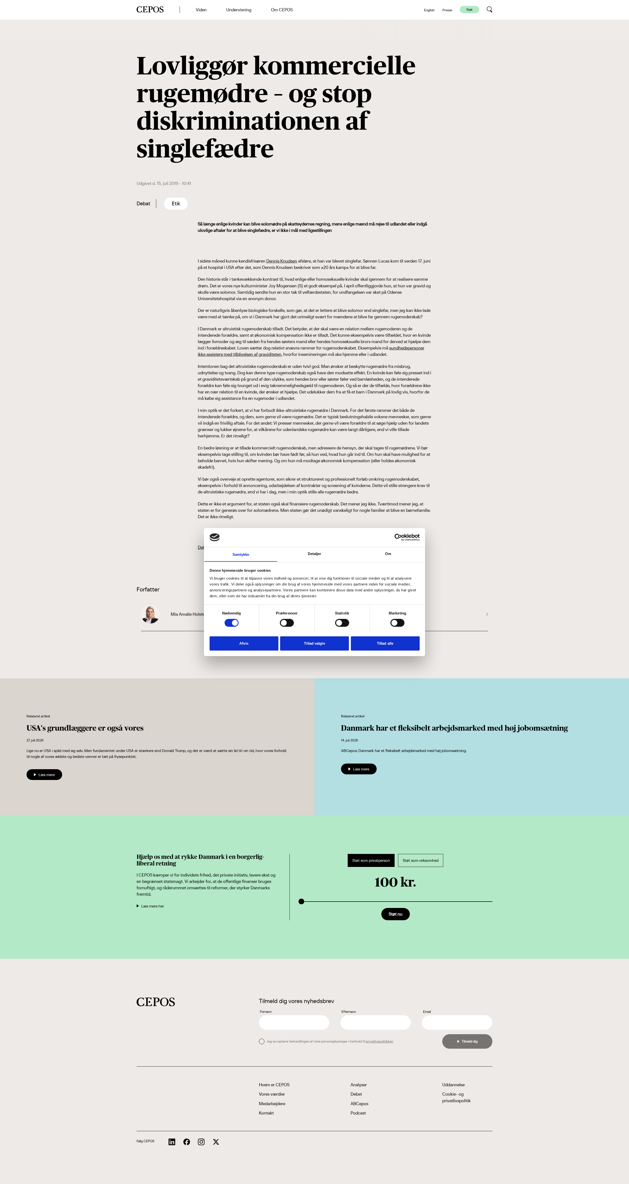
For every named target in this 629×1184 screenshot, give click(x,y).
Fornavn (266, 1011)
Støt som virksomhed (421, 860)
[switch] (287, 623)
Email (427, 1011)
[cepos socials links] (172, 1142)
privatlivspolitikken (379, 1041)
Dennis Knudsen (281, 261)
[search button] (489, 9)
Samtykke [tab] (240, 554)
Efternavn (349, 1011)
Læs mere (47, 774)
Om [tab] (388, 553)
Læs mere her (152, 906)
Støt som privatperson (371, 860)
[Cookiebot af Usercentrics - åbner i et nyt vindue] (398, 537)
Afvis (243, 643)
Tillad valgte (314, 643)
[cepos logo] (156, 1002)
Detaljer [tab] (314, 553)
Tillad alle (385, 643)
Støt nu (395, 914)
